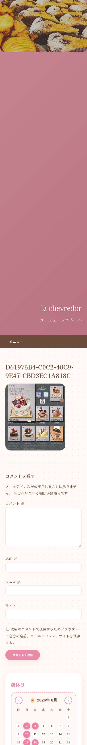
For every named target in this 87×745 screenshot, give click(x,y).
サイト (10, 605)
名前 (11, 558)
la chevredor (61, 308)
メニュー (16, 341)
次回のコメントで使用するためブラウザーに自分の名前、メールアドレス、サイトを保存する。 (42, 635)
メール (13, 582)
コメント (14, 503)
